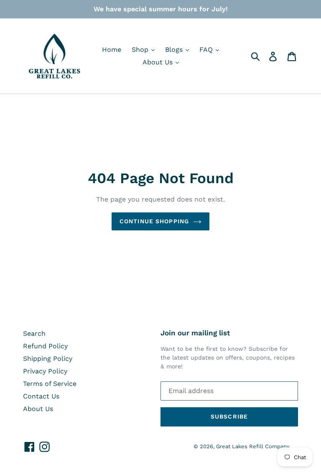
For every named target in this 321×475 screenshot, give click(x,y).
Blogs (175, 50)
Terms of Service (49, 384)
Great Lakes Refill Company (253, 446)
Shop (141, 50)
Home (111, 50)
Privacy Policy (45, 371)
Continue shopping (154, 221)
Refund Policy (45, 346)
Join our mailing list (195, 333)
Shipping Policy (47, 359)
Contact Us (41, 396)
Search (34, 333)
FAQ (207, 50)
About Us (159, 62)
